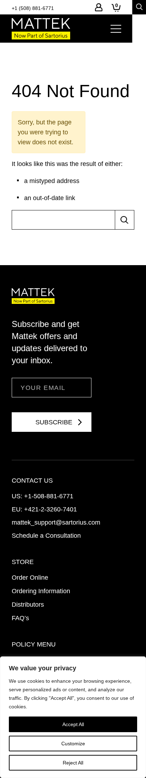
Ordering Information (41, 591)
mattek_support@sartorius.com (56, 522)
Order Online (30, 577)
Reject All (73, 763)
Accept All (73, 724)
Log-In (99, 7)
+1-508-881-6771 (48, 496)
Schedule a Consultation (46, 535)
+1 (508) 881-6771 (33, 8)
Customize (73, 743)
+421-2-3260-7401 (50, 509)
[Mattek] (41, 28)
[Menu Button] (116, 29)
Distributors (28, 604)
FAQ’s (20, 618)
